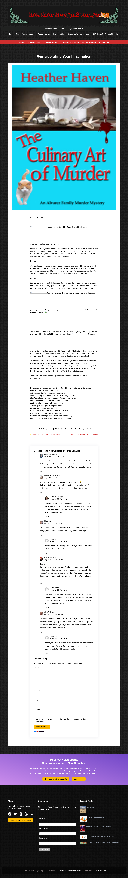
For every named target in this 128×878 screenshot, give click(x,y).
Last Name (43, 838)
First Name (43, 828)
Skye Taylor (48, 612)
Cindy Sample (49, 454)
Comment (38, 668)
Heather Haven (55, 497)
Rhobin (46, 521)
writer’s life (89, 429)
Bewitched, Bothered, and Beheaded (98, 826)
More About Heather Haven (20, 820)
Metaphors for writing (61, 429)
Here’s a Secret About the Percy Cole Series (104, 843)
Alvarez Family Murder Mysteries (41, 429)
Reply (41, 471)
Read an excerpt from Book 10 (56, 779)
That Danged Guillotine (96, 817)
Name (37, 691)
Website (37, 710)
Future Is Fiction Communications (69, 871)
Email (36, 700)
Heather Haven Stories (53, 29)
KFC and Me (91, 807)
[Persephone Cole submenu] (60, 42)
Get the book (78, 779)
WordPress (102, 871)
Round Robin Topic (76, 429)
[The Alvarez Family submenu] (43, 42)
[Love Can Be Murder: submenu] (99, 42)
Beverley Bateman (50, 476)
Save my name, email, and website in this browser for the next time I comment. (61, 720)
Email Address (45, 818)
